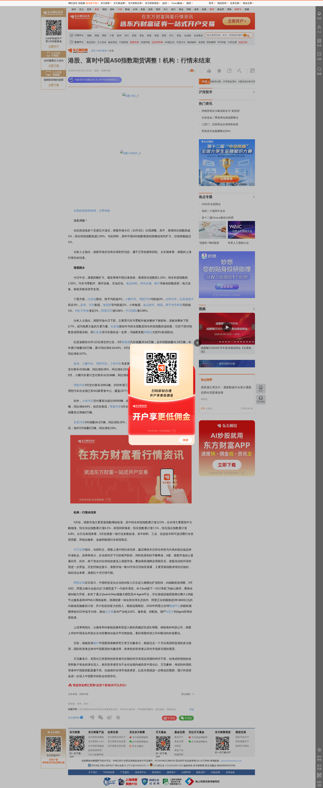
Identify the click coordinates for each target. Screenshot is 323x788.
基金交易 (247, 3)
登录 (211, 3)
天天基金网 (119, 3)
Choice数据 (176, 3)
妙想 (164, 3)
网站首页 (72, 3)
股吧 (188, 3)
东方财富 (105, 3)
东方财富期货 (152, 3)
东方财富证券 (135, 3)
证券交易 (234, 3)
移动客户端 (91, 3)
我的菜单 (221, 3)
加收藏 (81, 3)
